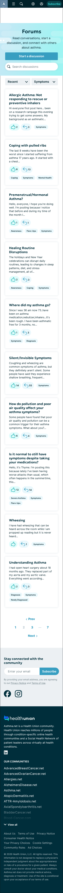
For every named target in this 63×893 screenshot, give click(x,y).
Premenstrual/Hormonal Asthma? (28, 197)
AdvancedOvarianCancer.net (25, 774)
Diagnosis (31, 341)
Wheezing (17, 520)
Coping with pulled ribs (27, 145)
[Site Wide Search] (21, 4)
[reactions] (13, 544)
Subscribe (54, 3)
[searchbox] (35, 66)
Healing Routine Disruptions (22, 250)
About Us (9, 833)
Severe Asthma (18, 498)
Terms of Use (38, 683)
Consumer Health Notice (19, 838)
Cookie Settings (42, 842)
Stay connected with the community (23, 661)
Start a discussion (31, 56)
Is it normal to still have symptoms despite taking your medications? (29, 458)
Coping (14, 178)
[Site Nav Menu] (13, 4)
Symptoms (41, 127)
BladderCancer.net (17, 812)
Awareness (16, 231)
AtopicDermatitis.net (19, 796)
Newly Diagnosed (19, 600)
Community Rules (14, 847)
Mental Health (45, 178)
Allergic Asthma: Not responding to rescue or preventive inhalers (28, 99)
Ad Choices (35, 847)
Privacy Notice (18, 683)
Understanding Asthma (27, 562)
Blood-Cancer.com (17, 818)
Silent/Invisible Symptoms (30, 358)
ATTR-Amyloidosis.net (20, 801)
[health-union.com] (19, 719)
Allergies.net (13, 779)
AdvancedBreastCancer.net (24, 768)
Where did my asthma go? (29, 305)
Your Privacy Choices (17, 842)
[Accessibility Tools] (33, 4)
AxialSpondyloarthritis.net (23, 807)
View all (12, 824)
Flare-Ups (31, 231)
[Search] (8, 66)
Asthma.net (12, 790)
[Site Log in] (41, 4)
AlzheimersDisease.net (20, 785)
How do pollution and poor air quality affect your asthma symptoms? (30, 408)
